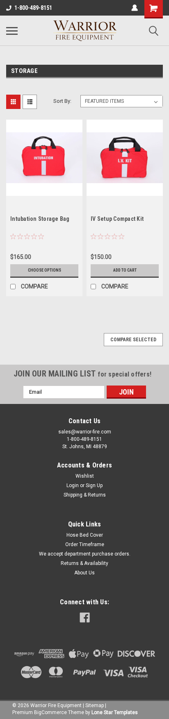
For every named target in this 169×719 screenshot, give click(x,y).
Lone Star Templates (114, 712)
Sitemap (94, 705)
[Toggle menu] (12, 30)
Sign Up (94, 485)
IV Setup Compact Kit (117, 218)
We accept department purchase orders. (84, 554)
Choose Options (44, 270)
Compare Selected (133, 339)
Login (72, 485)
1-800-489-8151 (33, 8)
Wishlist (84, 476)
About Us (84, 573)
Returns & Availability (84, 563)
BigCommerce (50, 712)
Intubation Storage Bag (40, 218)
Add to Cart (125, 270)
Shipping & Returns (85, 495)
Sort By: (62, 101)
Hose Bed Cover (84, 535)
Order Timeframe (84, 544)
